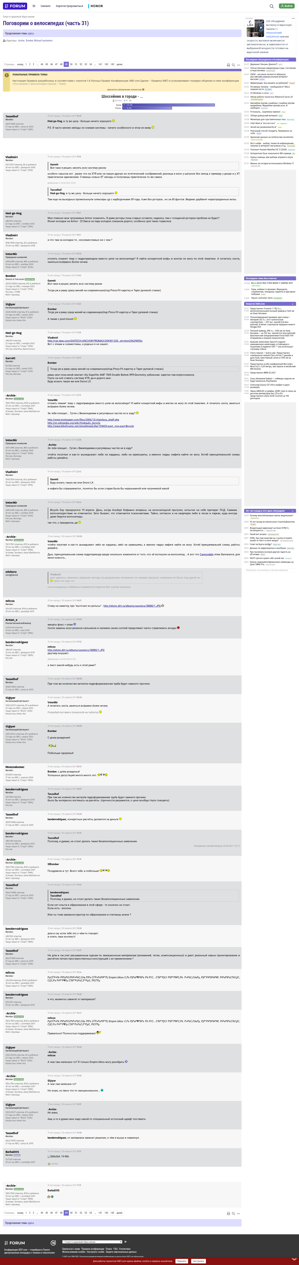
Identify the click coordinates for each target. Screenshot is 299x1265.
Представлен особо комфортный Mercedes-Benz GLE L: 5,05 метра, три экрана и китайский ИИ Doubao (273, 366)
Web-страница (13, 294)
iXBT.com (67, 1256)
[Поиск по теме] (233, 65)
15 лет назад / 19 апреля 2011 (64, 116)
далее (119, 64)
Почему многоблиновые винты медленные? (271, 515)
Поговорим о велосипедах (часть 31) (46, 23)
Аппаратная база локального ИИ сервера (270, 153)
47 (56, 64)
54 (90, 64)
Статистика (124, 1248)
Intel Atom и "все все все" (263, 123)
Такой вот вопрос (258, 534)
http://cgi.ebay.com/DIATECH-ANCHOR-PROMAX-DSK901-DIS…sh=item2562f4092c (95, 340)
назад (20, 64)
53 (86, 64)
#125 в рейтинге (31, 403)
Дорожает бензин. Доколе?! (263, 64)
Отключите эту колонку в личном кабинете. (267, 570)
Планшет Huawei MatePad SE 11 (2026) (268, 149)
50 (71, 64)
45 (47, 64)
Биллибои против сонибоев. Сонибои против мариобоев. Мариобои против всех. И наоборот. (272, 105)
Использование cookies (73, 1251)
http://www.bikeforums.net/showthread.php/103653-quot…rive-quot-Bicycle (91, 426)
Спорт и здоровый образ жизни (18, 16)
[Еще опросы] (130, 100)
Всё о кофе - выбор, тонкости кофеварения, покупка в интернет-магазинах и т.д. (272, 144)
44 (42, 64)
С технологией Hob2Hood (274, 32)
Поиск (109, 1248)
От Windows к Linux (259, 93)
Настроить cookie (95, 1251)
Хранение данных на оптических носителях (271, 137)
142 (106, 64)
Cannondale (207, 554)
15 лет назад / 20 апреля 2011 (65, 536)
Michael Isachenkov (43, 40)
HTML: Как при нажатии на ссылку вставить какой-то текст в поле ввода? (271, 539)
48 (61, 64)
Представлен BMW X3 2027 (262, 373)
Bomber (29, 40)
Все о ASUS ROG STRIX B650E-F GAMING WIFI (272, 283)
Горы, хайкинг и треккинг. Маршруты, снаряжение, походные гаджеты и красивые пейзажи (273, 291)
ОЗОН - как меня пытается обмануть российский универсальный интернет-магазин (269, 76)
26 (126, 100)
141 (100, 64)
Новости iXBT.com (255, 304)
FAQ (115, 1248)
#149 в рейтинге (29, 608)
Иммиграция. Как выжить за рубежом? (269, 83)
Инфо (236, 116)
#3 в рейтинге (30, 164)
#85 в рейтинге (31, 261)
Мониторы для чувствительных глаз (268, 119)
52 (81, 64)
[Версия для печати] (228, 65)
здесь (31, 33)
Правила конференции (92, 1248)
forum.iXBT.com (128, 1256)
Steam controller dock (262, 298)
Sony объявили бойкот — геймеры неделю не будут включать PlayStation (272, 379)
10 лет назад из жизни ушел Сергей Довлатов (272, 522)
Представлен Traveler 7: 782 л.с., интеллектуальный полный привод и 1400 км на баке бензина (272, 311)
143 (112, 64)
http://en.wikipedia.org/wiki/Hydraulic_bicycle (74, 423)
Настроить (198, 1261)
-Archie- (21, 40)
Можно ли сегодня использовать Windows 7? (272, 163)
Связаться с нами (71, 1248)
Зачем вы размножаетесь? (263, 127)
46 (51, 64)
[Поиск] (272, 6)
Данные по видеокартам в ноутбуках (268, 548)
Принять (181, 1261)
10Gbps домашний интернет (264, 115)
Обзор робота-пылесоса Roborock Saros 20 (271, 97)
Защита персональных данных (121, 1251)
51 (76, 64)
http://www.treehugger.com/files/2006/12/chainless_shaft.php (83, 419)
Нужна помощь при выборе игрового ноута (271, 157)
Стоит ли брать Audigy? (261, 544)
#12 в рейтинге (33, 283)
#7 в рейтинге (32, 312)
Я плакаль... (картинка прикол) (265, 112)
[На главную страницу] (15, 6)
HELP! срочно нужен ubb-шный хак (267, 558)
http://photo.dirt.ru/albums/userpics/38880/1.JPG (132, 605)
